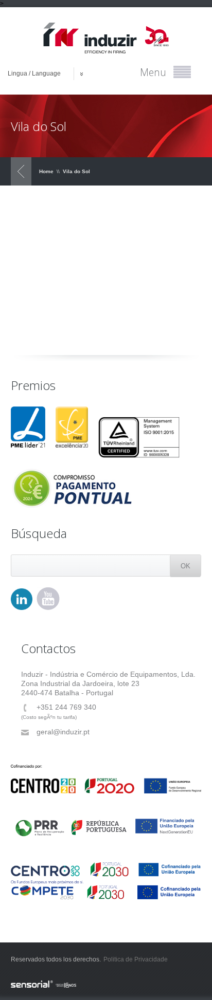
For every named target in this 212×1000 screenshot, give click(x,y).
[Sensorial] (106, 984)
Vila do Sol (76, 171)
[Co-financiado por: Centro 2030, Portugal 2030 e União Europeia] (106, 873)
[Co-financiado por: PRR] (106, 823)
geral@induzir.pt (63, 732)
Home (46, 171)
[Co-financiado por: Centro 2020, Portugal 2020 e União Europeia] (106, 779)
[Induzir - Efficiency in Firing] (106, 38)
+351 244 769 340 (66, 707)
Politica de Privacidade (135, 959)
